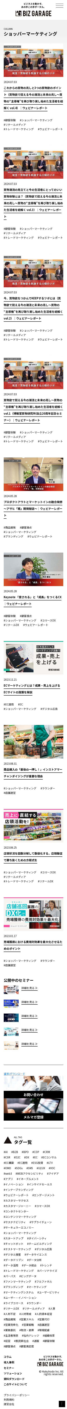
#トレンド (46, 1265)
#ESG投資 (37, 1163)
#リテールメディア (34, 1308)
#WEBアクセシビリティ (29, 1173)
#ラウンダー (34, 1303)
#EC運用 (22, 1163)
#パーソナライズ (47, 1271)
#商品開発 (10, 1319)
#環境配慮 (44, 1330)
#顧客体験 (49, 1341)
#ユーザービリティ (48, 1292)
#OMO (7, 1168)
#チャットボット (13, 1244)
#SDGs (19, 1168)
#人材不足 (10, 1314)
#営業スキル (26, 1319)
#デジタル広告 (43, 1249)
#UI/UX (41, 1168)
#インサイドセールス (39, 1184)
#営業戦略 (28, 1325)
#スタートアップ (13, 1238)
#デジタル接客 (12, 1254)
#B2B (14, 1152)
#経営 (7, 1341)
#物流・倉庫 (26, 1330)
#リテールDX (11, 1308)
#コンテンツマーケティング (20, 1217)
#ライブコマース (13, 1303)
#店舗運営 (44, 1325)
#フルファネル (43, 1281)
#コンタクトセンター (16, 1211)
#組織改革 (49, 1335)
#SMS (29, 1168)
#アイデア (53, 1173)
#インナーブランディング (19, 1190)
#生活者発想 (11, 1335)
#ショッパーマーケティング (20, 1233)
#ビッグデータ (27, 1276)
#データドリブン (13, 1260)
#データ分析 (34, 1260)
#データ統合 (29, 1265)
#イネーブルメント (28, 1179)
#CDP (35, 1152)
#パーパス (10, 1276)
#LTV (50, 1163)
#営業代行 (44, 1319)
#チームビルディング (39, 1244)
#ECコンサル (49, 1157)
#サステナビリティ (15, 1222)
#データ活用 (11, 1265)
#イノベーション (13, 1184)
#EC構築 (9, 1163)
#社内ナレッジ (30, 1335)
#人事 (52, 1308)
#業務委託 (10, 1330)
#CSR (7, 1157)
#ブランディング (13, 1287)
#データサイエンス (36, 1254)
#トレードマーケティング (19, 1271)
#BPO (25, 1152)
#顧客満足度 (26, 1346)
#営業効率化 (11, 1325)
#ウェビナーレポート (16, 1195)
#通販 (35, 1341)
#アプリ (8, 1179)
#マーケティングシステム (19, 1292)
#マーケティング (37, 1287)
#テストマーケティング (17, 1249)
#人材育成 (25, 1314)
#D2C (17, 1157)
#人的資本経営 (43, 1314)
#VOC (52, 1168)
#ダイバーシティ (37, 1238)
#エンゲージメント (43, 1195)
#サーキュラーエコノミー (19, 1227)
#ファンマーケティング (17, 1281)
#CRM (46, 1152)
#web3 (8, 1173)
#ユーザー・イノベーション (20, 1298)
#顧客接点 (10, 1346)
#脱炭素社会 (21, 1341)
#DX (26, 1157)
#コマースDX (42, 1206)
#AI (6, 1152)
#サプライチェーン (41, 1222)
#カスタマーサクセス (16, 1200)
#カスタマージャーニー (17, 1206)
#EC (35, 1157)
